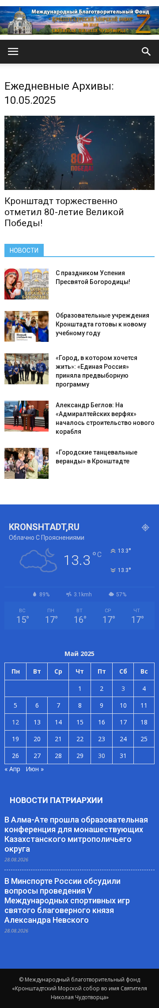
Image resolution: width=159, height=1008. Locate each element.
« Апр (12, 769)
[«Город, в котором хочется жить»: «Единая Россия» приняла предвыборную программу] (26, 368)
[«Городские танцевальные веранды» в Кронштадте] (26, 463)
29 (79, 755)
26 (15, 755)
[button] (146, 52)
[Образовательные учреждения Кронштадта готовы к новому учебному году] (26, 326)
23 (101, 739)
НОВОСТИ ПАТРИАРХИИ (56, 800)
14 (58, 722)
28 (58, 755)
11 (144, 705)
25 (144, 739)
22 (79, 739)
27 (37, 755)
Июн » (35, 769)
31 (123, 755)
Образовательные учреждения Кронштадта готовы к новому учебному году (102, 324)
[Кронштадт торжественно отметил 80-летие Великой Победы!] (79, 153)
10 (123, 705)
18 (144, 722)
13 (37, 722)
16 (101, 722)
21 (58, 739)
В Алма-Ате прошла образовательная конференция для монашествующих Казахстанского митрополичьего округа (76, 834)
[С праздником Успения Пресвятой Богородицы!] (26, 284)
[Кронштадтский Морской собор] (79, 20)
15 (79, 722)
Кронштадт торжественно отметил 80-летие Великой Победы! (64, 212)
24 (123, 739)
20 (37, 739)
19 (15, 739)
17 (123, 722)
